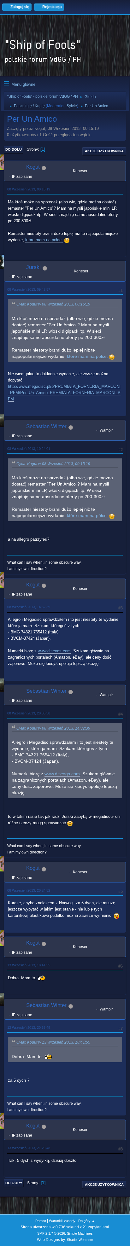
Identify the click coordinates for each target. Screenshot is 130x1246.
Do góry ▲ (86, 1221)
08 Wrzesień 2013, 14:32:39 (28, 607)
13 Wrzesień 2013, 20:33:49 (28, 1027)
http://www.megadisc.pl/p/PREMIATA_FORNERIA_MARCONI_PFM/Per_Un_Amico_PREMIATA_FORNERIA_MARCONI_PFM (64, 392)
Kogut (33, 167)
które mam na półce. (44, 239)
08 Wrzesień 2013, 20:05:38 (28, 713)
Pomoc (40, 1221)
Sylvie (72, 106)
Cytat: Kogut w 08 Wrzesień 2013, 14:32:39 (53, 728)
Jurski (33, 267)
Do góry (13, 1183)
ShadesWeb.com (80, 1240)
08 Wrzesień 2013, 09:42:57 (28, 289)
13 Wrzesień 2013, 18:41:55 (28, 965)
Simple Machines (80, 1233)
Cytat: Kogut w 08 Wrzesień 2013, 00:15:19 (53, 304)
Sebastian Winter (46, 426)
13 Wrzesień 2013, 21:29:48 (28, 1148)
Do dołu (13, 149)
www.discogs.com (54, 651)
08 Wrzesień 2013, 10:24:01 (28, 449)
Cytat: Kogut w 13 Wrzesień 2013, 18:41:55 (53, 1042)
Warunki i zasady (62, 1221)
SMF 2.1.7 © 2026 (51, 1233)
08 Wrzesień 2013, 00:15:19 (28, 189)
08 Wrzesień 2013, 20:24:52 (28, 890)
